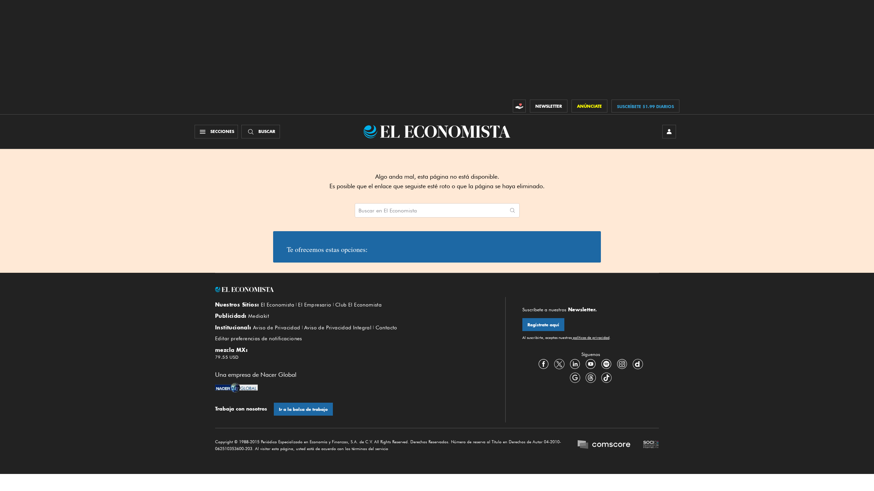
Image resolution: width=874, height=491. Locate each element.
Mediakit (258, 316)
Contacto (386, 328)
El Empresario (314, 305)
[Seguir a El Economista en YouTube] (590, 364)
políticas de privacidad (590, 337)
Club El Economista (358, 305)
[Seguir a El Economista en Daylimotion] (638, 364)
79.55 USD (227, 357)
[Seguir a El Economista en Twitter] (559, 364)
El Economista (277, 305)
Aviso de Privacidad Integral (337, 328)
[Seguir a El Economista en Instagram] (622, 364)
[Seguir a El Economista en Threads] (590, 378)
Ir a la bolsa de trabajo (303, 409)
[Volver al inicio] (351, 289)
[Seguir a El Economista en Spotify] (606, 364)
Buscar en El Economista (387, 210)
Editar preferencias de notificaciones (258, 339)
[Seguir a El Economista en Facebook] (543, 364)
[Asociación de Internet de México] (651, 445)
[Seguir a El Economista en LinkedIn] (575, 364)
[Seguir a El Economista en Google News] (575, 378)
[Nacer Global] (236, 388)
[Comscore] (604, 445)
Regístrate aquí (543, 324)
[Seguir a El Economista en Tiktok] (606, 378)
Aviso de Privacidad (276, 328)
